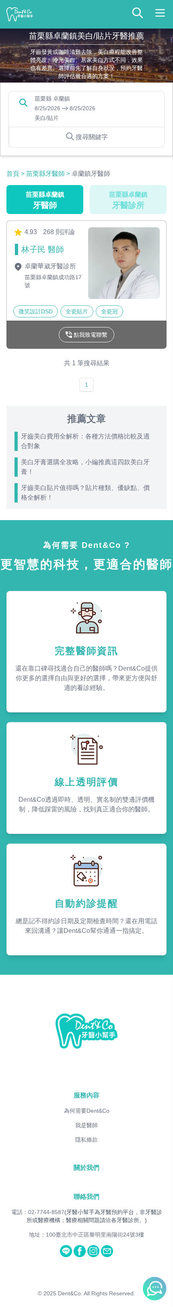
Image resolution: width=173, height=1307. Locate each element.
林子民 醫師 (42, 249)
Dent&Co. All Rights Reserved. (96, 1293)
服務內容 (86, 1095)
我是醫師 (86, 1125)
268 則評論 (59, 231)
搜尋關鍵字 (92, 137)
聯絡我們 (86, 1196)
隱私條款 (86, 1139)
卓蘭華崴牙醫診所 (49, 266)
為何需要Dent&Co (86, 1110)
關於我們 (86, 1167)
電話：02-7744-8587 (37, 1212)
